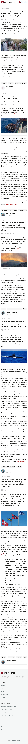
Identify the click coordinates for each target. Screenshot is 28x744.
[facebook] (11, 677)
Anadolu (18, 248)
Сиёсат (3, 688)
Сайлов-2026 (9, 6)
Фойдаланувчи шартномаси (8, 706)
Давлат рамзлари (6, 712)
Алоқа (2, 729)
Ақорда (16, 6)
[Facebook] (11, 19)
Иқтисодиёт (4, 694)
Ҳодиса (4, 83)
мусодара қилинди (11, 204)
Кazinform (22, 343)
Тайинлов (21, 6)
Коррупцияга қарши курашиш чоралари (11, 715)
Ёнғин (4, 308)
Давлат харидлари (6, 718)
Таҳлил (3, 691)
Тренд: (3, 6)
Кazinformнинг (16, 114)
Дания (4, 657)
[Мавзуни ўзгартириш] (20, 2)
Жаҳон (3, 697)
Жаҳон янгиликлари (14, 308)
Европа (19, 657)
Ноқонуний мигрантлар (9, 210)
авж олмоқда (21, 461)
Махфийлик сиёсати (6, 709)
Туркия (19, 466)
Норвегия (11, 657)
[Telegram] (8, 19)
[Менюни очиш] (25, 2)
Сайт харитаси (5, 727)
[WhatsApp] (5, 19)
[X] (14, 19)
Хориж (11, 83)
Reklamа (3, 732)
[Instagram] (2, 19)
